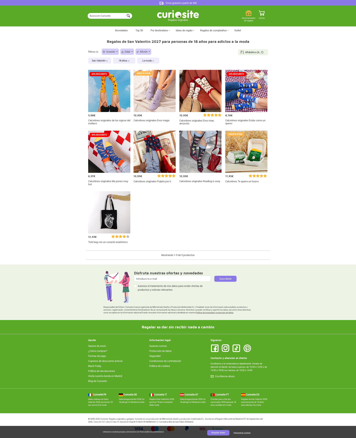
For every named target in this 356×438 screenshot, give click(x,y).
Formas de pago (97, 356)
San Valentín (99, 60)
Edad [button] (127, 51)
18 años (123, 60)
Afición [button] (143, 51)
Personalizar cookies (242, 433)
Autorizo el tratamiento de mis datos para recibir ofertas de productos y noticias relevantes (170, 288)
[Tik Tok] (236, 348)
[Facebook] (215, 348)
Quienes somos (158, 346)
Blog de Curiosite (97, 381)
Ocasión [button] (111, 51)
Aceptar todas (218, 432)
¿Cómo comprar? (97, 351)
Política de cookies (159, 366)
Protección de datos (160, 351)
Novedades (121, 30)
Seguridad (154, 356)
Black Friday (94, 366)
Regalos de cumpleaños (213, 30)
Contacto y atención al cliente (229, 358)
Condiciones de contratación (165, 361)
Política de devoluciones (101, 371)
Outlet (237, 30)
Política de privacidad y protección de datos (214, 313)
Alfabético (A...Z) (254, 52)
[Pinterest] (247, 348)
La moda (147, 60)
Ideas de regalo (184, 30)
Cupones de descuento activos (105, 361)
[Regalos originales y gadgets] (178, 13)
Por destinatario (159, 30)
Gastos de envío (97, 346)
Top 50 (139, 30)
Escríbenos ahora (224, 376)
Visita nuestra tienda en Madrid (105, 376)
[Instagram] (225, 348)
